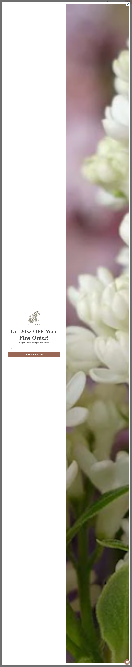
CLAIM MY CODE (34, 354)
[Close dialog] (127, 4)
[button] (127, 662)
